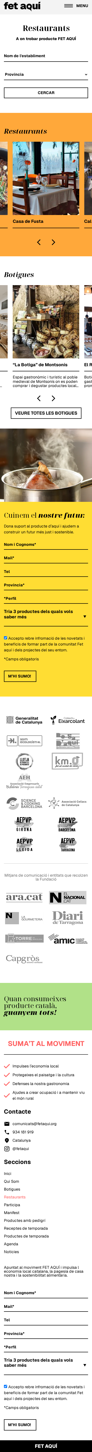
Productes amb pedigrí (24, 1220)
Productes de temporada (26, 1236)
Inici (7, 1173)
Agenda (11, 1244)
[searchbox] (7, 623)
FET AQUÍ (46, 1446)
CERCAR (46, 92)
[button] (39, 242)
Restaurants (15, 1197)
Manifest (11, 1212)
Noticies (11, 1251)
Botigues (12, 1189)
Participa (12, 1204)
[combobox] (46, 616)
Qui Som (11, 1181)
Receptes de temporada (26, 1228)
